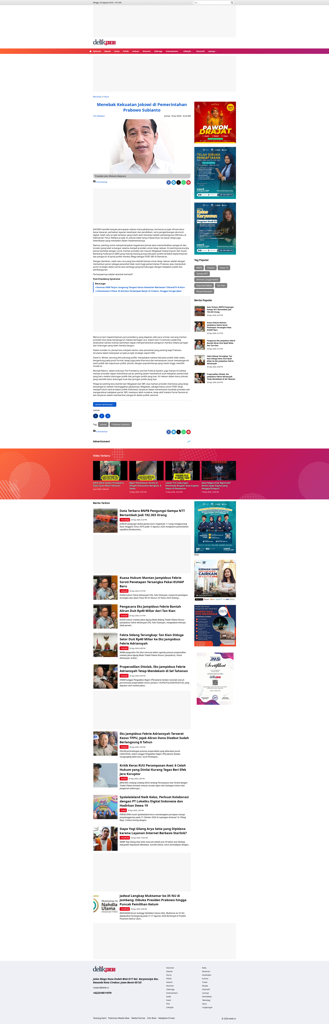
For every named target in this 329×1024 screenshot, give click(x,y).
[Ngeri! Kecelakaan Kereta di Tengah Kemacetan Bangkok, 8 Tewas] (146, 470)
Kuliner (205, 978)
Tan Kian (221, 285)
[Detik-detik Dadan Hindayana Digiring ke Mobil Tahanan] (110, 470)
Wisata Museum (204, 291)
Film (168, 1004)
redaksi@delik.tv (101, 987)
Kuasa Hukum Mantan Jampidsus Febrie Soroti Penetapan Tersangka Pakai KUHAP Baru (219, 326)
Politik (126, 51)
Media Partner (138, 1018)
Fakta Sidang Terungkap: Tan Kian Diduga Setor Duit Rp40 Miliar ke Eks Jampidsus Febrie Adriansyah (220, 360)
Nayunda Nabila (204, 285)
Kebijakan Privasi (166, 1018)
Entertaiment (172, 51)
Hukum (135, 51)
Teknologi (206, 1000)
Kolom (124, 778)
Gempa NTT (202, 273)
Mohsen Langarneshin (207, 279)
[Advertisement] (164, 23)
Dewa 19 (224, 267)
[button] (173, 51)
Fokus (106, 96)
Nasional (97, 51)
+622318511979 (102, 993)
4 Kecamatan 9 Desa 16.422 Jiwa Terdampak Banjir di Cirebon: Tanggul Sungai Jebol (138, 291)
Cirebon (211, 267)
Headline (125, 837)
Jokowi (103, 424)
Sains (204, 1004)
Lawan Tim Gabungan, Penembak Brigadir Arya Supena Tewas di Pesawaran (182, 485)
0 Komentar (102, 182)
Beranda (97, 96)
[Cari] (232, 3)
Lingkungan (207, 1007)
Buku (204, 968)
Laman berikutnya (103, 404)
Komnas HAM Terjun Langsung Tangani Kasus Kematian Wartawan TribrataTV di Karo (140, 287)
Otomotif (200, 51)
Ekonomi (147, 51)
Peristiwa (125, 520)
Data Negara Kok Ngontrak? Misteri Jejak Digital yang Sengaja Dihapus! (216, 485)
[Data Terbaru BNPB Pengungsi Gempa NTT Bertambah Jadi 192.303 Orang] (200, 311)
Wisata (205, 986)
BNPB (199, 267)
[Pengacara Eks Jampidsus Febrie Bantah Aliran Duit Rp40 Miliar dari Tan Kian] (200, 344)
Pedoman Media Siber (119, 1018)
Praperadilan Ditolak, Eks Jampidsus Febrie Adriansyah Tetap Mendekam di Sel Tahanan (221, 376)
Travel (204, 982)
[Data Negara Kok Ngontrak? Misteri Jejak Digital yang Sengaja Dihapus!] (219, 470)
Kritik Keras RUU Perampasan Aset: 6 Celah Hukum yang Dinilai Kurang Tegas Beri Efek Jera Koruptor (153, 769)
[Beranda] (90, 51)
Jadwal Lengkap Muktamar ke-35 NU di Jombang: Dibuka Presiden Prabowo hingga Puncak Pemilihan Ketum (153, 900)
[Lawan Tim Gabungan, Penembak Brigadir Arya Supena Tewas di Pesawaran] (182, 470)
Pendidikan (207, 996)
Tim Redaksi (99, 116)
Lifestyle (187, 51)
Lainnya (211, 51)
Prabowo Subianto (121, 424)
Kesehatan (206, 975)
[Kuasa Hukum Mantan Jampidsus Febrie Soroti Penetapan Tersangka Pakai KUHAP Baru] (200, 326)
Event (123, 810)
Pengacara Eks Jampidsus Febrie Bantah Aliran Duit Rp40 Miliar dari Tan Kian (221, 343)
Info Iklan (152, 1018)
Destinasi (206, 971)
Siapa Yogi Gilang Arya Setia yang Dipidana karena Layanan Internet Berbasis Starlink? (153, 831)
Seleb (168, 996)
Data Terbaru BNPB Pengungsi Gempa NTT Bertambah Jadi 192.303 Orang (220, 309)
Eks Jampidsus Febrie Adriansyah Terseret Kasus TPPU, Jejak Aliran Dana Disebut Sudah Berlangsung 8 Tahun (154, 737)
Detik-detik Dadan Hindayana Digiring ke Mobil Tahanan (108, 484)
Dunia (116, 51)
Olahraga (158, 51)
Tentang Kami (99, 1018)
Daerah (107, 51)
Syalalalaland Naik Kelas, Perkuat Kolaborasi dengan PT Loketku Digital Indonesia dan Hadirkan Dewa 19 (154, 801)
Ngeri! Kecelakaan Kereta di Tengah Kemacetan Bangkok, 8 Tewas (145, 485)
